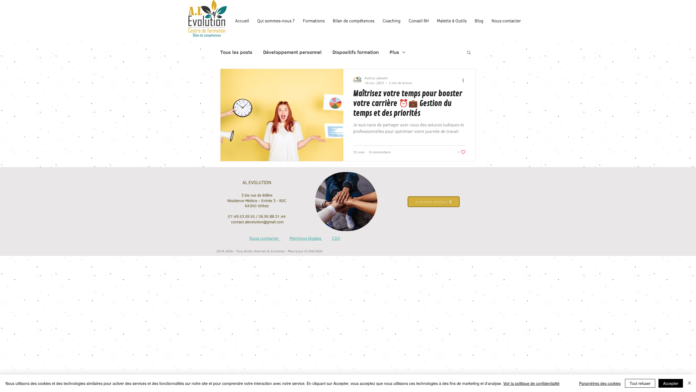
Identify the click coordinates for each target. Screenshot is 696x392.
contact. (237, 222)
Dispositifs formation (356, 52)
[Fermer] (689, 383)
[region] (346, 201)
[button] (468, 53)
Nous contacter (265, 238)
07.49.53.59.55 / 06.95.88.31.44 (257, 216)
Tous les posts (236, 52)
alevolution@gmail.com (264, 222)
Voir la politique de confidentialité (531, 383)
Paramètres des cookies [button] (600, 383)
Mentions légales (306, 238)
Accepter (670, 383)
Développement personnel (292, 52)
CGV (336, 238)
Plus (394, 52)
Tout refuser (640, 383)
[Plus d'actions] (465, 80)
